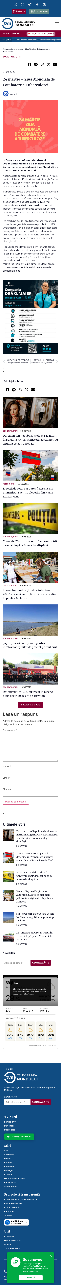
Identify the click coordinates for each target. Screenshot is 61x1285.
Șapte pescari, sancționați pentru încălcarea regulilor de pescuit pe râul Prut (35, 917)
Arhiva (7, 1244)
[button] (29, 64)
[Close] (51, 1255)
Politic (6, 484)
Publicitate (9, 1129)
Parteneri (9, 1125)
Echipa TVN (10, 1121)
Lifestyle (7, 586)
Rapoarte (8, 1211)
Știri (18, 56)
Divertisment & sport (14, 1178)
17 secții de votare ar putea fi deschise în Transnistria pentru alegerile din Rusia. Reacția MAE (28, 492)
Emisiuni (8, 1182)
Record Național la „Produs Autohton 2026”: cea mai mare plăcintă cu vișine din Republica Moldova (29, 594)
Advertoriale (10, 1186)
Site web (7, 789)
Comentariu (10, 730)
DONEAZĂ (30, 1277)
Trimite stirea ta (12, 1248)
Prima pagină (8, 49)
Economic (9, 1166)
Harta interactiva (13, 1240)
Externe (8, 1162)
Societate (9, 56)
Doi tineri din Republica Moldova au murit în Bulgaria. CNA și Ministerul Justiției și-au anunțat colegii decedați (30, 439)
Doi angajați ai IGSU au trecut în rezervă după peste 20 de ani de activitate (34, 936)
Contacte (9, 1236)
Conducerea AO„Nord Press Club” (21, 1199)
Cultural (8, 1174)
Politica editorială (13, 1203)
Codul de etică (11, 1207)
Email (6, 778)
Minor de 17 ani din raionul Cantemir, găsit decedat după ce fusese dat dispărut (34, 876)
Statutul (8, 1215)
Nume (7, 766)
